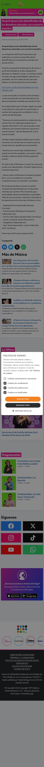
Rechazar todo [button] (23, 405)
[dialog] (22, 383)
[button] (22, 410)
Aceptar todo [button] (23, 399)
